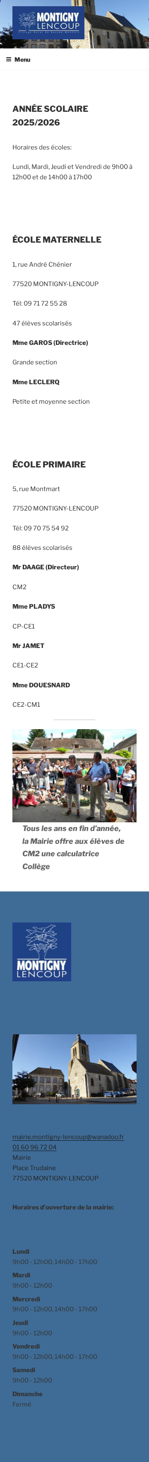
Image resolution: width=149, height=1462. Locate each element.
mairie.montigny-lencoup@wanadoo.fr (68, 1137)
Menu (22, 59)
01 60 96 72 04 (34, 1147)
